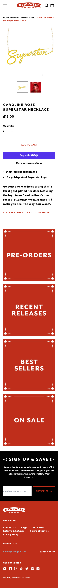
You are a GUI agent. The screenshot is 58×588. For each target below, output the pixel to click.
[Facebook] (10, 568)
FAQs (24, 527)
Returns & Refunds (13, 531)
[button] (46, 5)
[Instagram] (15, 568)
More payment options (29, 163)
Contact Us (9, 527)
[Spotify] (32, 568)
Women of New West (22, 17)
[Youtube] (38, 568)
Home (6, 17)
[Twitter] (26, 568)
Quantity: (8, 126)
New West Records (20, 578)
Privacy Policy (11, 534)
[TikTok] (21, 568)
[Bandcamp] (4, 568)
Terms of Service (39, 531)
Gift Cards (38, 527)
